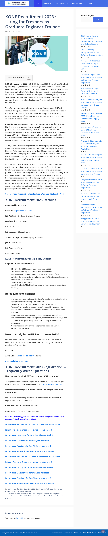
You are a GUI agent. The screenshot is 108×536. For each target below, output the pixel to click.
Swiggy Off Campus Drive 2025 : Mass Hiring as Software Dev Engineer (91, 221)
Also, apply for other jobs (16, 361)
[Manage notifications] (103, 531)
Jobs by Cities (77, 3)
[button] (100, 3)
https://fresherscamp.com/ (52, 384)
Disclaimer (68, 533)
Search (98, 19)
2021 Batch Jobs (13, 489)
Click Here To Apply (25, 356)
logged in (20, 518)
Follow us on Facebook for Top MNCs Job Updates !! (28, 446)
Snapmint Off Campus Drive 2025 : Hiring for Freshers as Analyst (90, 91)
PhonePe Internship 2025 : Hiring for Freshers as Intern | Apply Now (92, 196)
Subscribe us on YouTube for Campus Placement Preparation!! (32, 424)
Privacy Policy (57, 533)
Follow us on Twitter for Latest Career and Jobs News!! (29, 451)
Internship (47, 3)
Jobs (38, 3)
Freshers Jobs (10, 491)
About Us (77, 533)
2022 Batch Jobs (25, 489)
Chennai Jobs (58, 489)
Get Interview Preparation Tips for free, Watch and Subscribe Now (34, 194)
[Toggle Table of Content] (28, 78)
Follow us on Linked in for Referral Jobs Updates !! (27, 440)
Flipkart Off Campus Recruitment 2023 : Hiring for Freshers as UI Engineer (33, 494)
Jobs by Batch (60, 3)
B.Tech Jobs (48, 489)
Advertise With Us (89, 533)
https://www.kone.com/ (23, 210)
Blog (90, 3)
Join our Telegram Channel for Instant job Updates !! (28, 430)
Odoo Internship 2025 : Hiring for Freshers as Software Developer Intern (92, 52)
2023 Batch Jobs (38, 489)
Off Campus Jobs (25, 491)
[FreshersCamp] (17, 3)
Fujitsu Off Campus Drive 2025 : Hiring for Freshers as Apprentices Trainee (91, 171)
